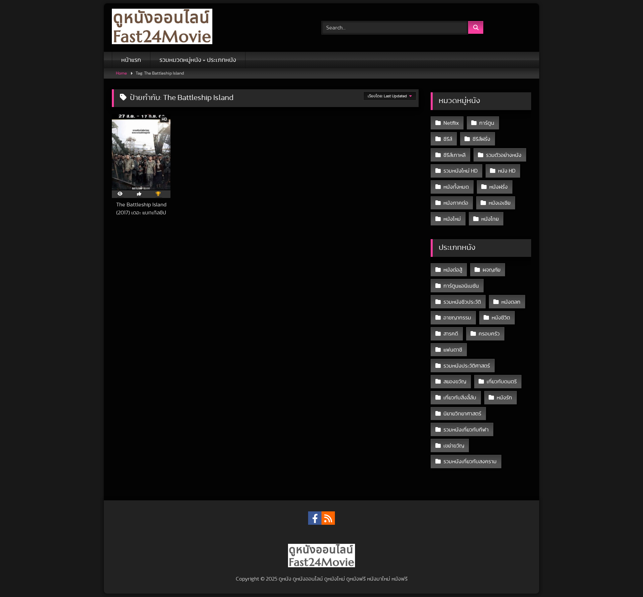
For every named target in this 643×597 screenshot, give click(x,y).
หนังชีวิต (501, 317)
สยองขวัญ (454, 381)
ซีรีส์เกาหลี (454, 155)
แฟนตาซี (452, 350)
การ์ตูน (486, 123)
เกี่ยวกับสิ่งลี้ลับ (459, 397)
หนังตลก (510, 302)
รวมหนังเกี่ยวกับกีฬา (466, 429)
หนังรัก (504, 397)
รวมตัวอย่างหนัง (503, 155)
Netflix (451, 123)
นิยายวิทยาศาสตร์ (462, 413)
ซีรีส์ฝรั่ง (481, 139)
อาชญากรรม (457, 317)
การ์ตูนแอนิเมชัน (461, 286)
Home (121, 73)
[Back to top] (622, 577)
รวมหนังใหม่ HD (460, 171)
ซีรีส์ (447, 139)
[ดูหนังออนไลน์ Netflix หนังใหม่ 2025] (162, 27)
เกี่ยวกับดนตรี (502, 381)
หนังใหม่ (452, 219)
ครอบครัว (489, 333)
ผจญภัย (491, 270)
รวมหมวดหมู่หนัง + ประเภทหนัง (197, 60)
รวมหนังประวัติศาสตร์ (466, 366)
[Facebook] (315, 518)
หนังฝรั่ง (498, 187)
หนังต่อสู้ (452, 270)
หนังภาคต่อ (455, 203)
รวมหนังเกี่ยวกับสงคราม (470, 461)
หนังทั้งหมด (456, 187)
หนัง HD (506, 171)
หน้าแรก (131, 60)
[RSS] (328, 518)
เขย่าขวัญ (453, 446)
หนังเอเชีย (499, 203)
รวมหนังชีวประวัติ (462, 302)
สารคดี (450, 333)
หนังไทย (490, 219)
